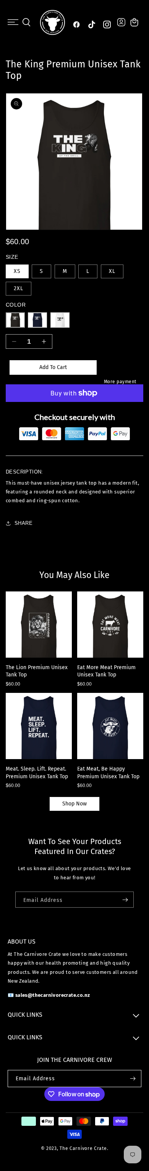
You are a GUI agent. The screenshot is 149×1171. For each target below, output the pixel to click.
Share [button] (23, 523)
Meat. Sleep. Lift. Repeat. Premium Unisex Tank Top (37, 773)
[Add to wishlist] (16, 636)
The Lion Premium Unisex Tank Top (37, 671)
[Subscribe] (125, 900)
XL (112, 271)
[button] (13, 22)
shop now (74, 803)
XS (17, 271)
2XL (18, 288)
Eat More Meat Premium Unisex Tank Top (106, 671)
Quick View (43, 651)
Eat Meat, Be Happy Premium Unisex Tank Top (108, 773)
